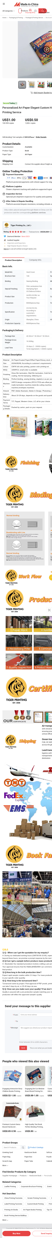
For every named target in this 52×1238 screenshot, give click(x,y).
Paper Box (28, 1157)
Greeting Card (7, 1152)
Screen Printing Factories (36, 1198)
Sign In (6, 249)
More (4, 1220)
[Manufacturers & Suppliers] (26, 4)
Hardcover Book (30, 1152)
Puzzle (48, 1157)
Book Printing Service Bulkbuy (15, 1215)
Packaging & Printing (16, 18)
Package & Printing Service (34, 18)
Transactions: (40, 231)
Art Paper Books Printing (32, 1209)
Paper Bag (6, 1157)
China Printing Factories (13, 1198)
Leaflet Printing (10, 1186)
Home (4, 18)
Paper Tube (28, 1161)
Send (23, 1048)
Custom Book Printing (35, 1204)
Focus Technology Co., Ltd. (31, 1228)
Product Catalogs (36, 1147)
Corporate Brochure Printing (31, 1186)
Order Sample (41, 137)
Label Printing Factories (13, 1204)
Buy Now (16, 1233)
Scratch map (7, 1161)
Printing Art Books (11, 1209)
